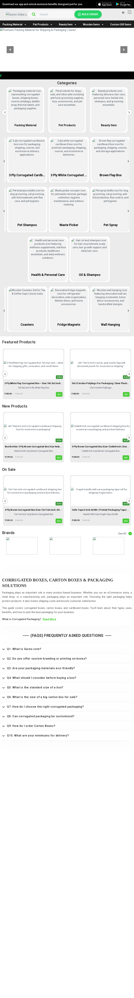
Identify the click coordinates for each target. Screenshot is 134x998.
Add (59, 394)
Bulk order (90, 14)
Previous (4, 111)
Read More (49, 619)
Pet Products (41, 24)
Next (128, 111)
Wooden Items (91, 24)
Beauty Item (66, 24)
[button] (10, 49)
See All (122, 533)
